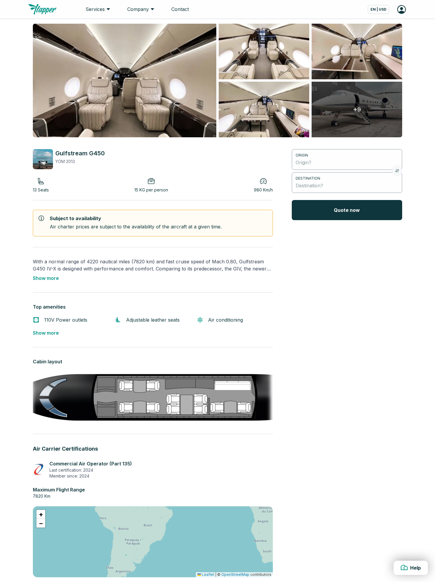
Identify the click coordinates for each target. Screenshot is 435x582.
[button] (40, 514)
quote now (347, 210)
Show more (46, 278)
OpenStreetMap (235, 574)
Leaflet (207, 574)
